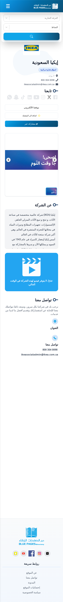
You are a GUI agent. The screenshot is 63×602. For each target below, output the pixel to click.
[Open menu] (8, 6)
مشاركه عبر (30, 123)
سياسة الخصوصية (31, 592)
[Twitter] (47, 553)
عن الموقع (31, 572)
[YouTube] (23, 553)
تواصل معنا (31, 577)
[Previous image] (8, 160)
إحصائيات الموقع (31, 587)
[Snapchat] (16, 553)
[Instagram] (39, 553)
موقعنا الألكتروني (31, 107)
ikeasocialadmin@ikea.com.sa (39, 84)
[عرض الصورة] (51, 191)
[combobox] (57, 18)
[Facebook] (31, 553)
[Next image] (54, 160)
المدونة (31, 582)
